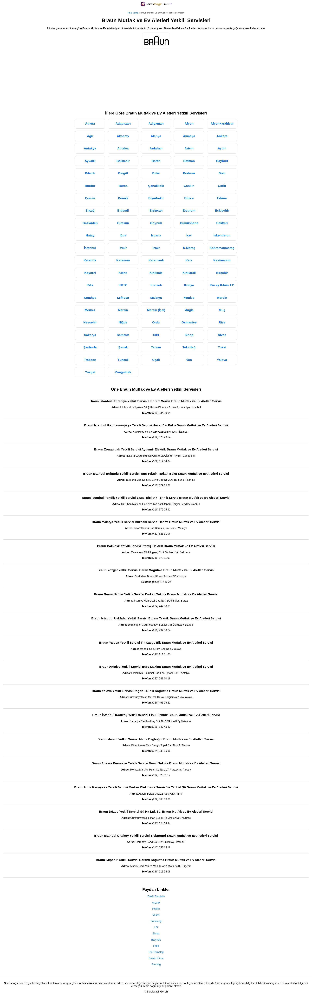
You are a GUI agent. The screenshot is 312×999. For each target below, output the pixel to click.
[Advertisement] (156, 78)
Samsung (156, 921)
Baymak (156, 939)
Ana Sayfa (133, 12)
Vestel (156, 915)
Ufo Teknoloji (156, 952)
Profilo (156, 908)
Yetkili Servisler (156, 896)
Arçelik (156, 902)
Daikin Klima (156, 958)
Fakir (156, 946)
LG (156, 927)
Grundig (156, 964)
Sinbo (156, 933)
